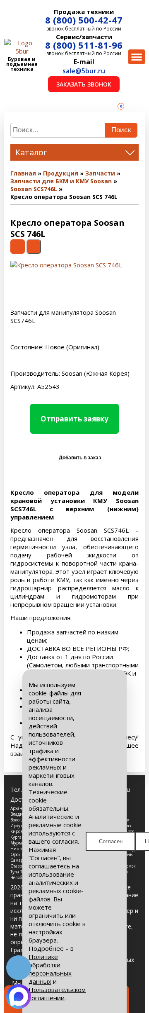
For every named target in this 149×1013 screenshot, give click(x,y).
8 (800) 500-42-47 (84, 20)
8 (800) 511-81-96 (84, 45)
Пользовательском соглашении (57, 993)
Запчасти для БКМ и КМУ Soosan (61, 181)
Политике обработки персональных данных (50, 968)
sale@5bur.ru (83, 71)
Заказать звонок (83, 84)
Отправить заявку (74, 418)
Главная (23, 173)
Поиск (121, 130)
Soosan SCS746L (33, 189)
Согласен (111, 841)
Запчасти (100, 173)
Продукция (60, 173)
